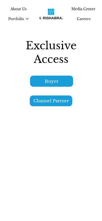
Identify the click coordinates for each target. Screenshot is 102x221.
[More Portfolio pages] (27, 18)
